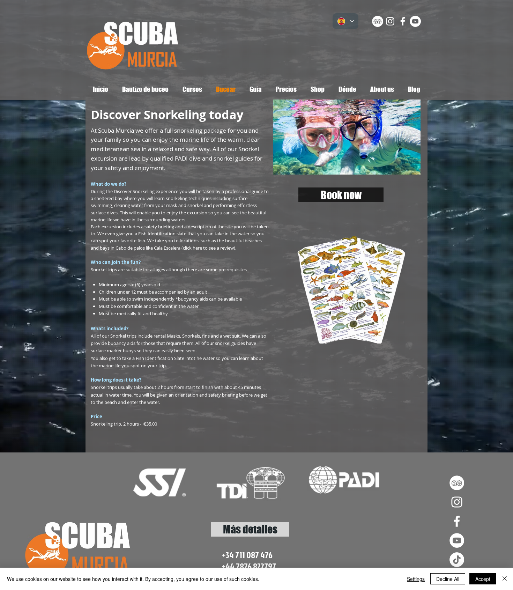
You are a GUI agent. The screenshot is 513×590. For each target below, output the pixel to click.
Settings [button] (416, 578)
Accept (482, 578)
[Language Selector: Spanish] (345, 21)
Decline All (447, 578)
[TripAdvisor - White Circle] (377, 21)
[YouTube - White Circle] (415, 21)
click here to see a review (208, 248)
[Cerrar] (504, 578)
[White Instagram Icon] (390, 21)
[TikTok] (456, 559)
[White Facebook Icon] (402, 21)
